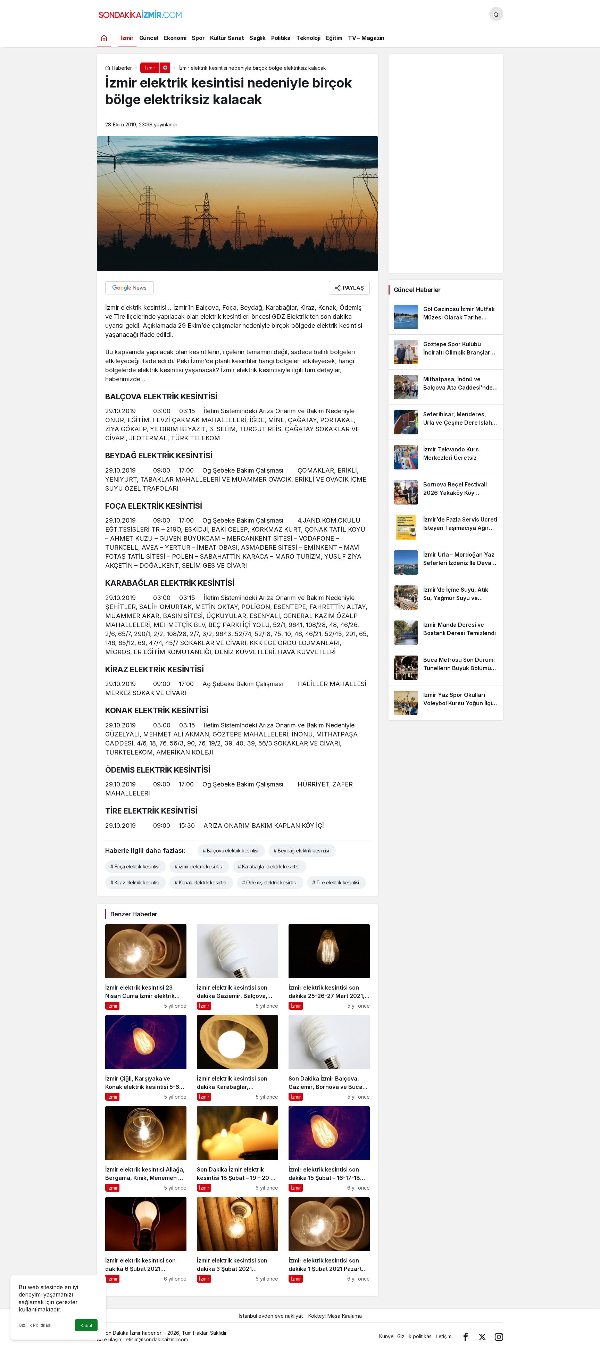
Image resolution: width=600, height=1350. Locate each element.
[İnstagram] (499, 1336)
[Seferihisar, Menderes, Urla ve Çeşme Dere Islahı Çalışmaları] (446, 422)
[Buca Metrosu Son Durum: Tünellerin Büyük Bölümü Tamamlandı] (446, 667)
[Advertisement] (446, 163)
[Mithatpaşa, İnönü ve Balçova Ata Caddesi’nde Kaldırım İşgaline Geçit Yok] (446, 387)
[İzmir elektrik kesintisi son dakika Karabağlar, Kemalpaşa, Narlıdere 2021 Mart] (237, 1058)
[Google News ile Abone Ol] (129, 287)
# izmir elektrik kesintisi (198, 866)
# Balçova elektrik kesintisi (230, 850)
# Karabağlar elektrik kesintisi (268, 866)
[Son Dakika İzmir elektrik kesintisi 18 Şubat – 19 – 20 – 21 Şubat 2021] (237, 1149)
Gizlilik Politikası (35, 1325)
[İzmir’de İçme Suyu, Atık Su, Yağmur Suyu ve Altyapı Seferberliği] (446, 597)
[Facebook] (465, 1336)
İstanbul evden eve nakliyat (271, 1315)
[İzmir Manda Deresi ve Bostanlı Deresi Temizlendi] (446, 632)
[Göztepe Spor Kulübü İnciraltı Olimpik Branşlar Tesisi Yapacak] (446, 352)
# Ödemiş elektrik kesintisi (269, 882)
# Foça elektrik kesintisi (134, 866)
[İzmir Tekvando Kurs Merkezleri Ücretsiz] (446, 457)
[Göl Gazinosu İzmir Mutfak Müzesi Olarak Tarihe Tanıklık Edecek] (446, 317)
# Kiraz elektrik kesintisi (134, 882)
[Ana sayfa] (103, 38)
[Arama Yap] (496, 14)
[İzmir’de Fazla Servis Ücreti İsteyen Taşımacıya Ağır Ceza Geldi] (446, 527)
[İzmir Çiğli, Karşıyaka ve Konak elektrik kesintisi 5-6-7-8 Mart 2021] (145, 1058)
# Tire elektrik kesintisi (335, 882)
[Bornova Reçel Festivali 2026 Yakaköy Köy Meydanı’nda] (446, 492)
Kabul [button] (86, 1325)
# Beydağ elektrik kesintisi (301, 850)
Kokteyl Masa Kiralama (335, 1315)
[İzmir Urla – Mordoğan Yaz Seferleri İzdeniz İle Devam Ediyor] (446, 562)
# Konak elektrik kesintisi (200, 882)
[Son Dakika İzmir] (140, 13)
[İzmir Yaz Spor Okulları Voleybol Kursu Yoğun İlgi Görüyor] (446, 702)
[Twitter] (482, 1336)
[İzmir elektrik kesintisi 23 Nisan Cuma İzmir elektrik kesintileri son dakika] (145, 967)
